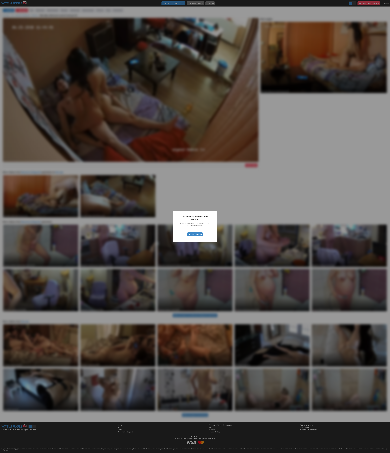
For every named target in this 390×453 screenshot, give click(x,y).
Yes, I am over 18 (195, 234)
